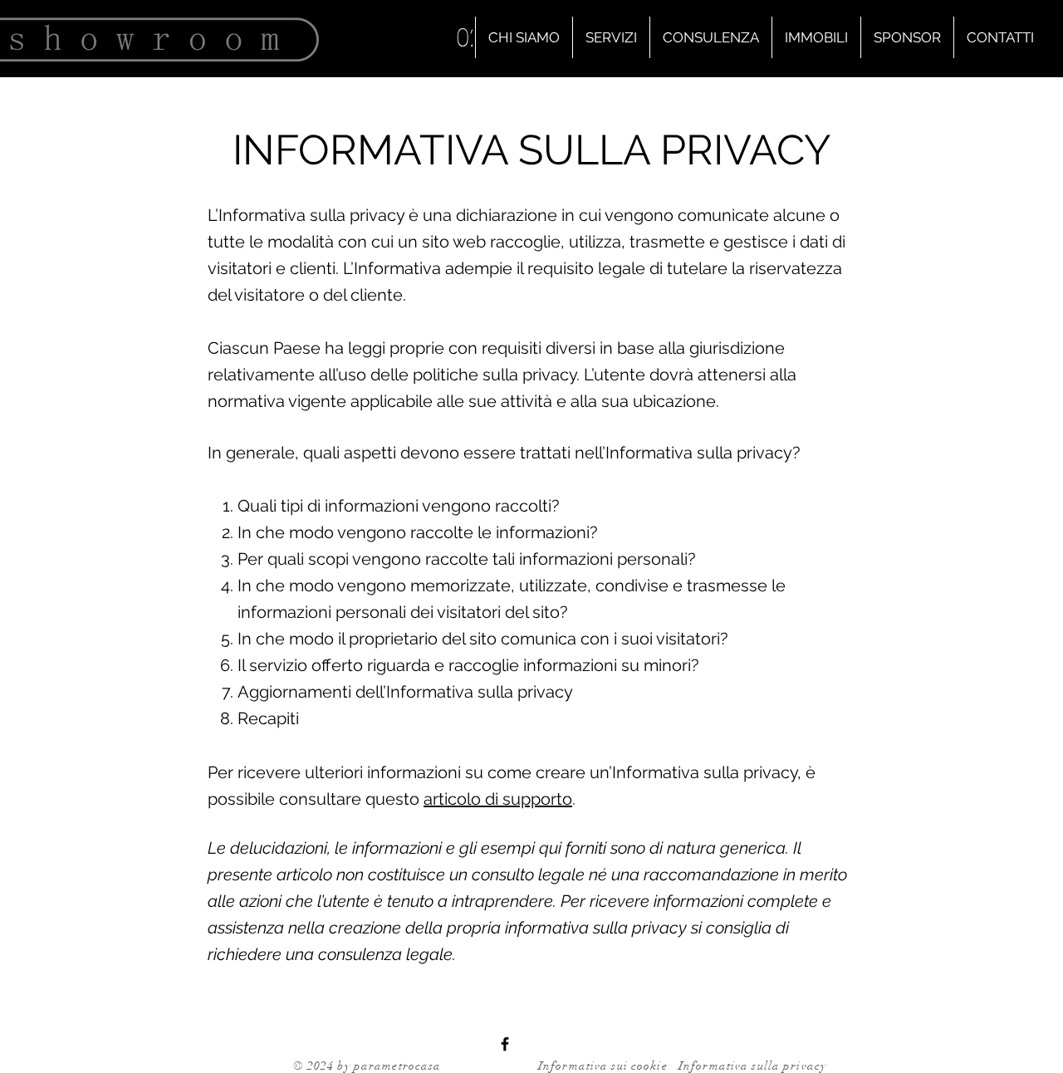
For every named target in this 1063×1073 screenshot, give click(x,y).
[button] (610, 37)
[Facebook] (505, 1044)
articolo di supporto (498, 799)
